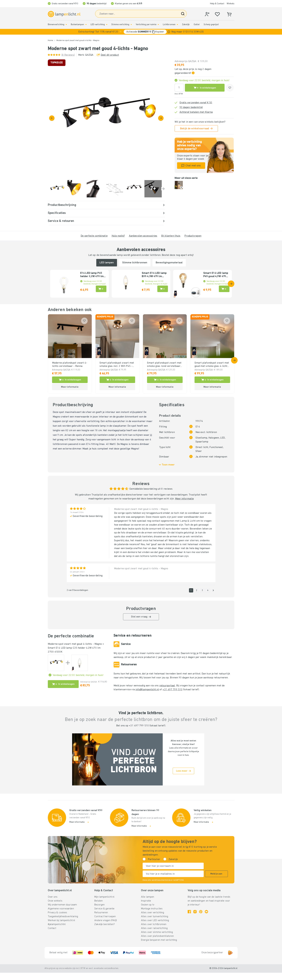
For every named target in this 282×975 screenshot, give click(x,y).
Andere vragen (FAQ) (105, 920)
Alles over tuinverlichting (154, 916)
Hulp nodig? (118, 236)
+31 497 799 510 (172, 689)
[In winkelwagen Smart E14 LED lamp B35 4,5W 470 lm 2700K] (162, 289)
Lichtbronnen (169, 24)
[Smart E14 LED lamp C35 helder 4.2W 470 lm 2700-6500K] (79, 663)
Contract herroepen (105, 916)
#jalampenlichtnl (57, 924)
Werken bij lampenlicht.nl (61, 920)
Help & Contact (217, 3)
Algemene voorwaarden (61, 908)
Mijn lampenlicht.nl (104, 897)
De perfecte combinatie (94, 236)
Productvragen (192, 236)
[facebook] (189, 911)
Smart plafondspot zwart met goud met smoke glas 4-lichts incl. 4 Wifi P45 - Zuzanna (212, 365)
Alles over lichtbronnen (153, 924)
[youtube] (206, 911)
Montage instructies (152, 908)
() (68, 55)
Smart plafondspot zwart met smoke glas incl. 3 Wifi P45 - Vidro (117, 365)
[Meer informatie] (169, 32)
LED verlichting (98, 24)
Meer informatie (184, 498)
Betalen (98, 901)
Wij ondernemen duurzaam (62, 904)
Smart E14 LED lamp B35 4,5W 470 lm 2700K (154, 275)
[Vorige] (52, 118)
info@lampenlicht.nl (147, 689)
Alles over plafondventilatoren (157, 936)
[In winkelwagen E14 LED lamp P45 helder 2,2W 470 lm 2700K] (101, 289)
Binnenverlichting (56, 24)
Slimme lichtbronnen (134, 262)
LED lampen (107, 262)
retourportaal (167, 685)
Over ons (53, 897)
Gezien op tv (147, 904)
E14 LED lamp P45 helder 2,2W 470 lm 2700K (92, 275)
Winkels (230, 3)
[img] (106, 117)
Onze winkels (55, 901)
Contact (52, 928)
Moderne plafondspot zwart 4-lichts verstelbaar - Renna (69, 365)
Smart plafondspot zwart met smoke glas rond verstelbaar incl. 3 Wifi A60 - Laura (164, 365)
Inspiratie (146, 901)
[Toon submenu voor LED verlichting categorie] (106, 24)
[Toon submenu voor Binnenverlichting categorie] (66, 24)
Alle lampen (147, 897)
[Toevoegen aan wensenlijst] (230, 88)
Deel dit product (110, 55)
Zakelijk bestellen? (104, 924)
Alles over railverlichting (154, 928)
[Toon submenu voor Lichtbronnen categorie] (177, 24)
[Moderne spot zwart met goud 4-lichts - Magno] (56, 663)
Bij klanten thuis (170, 236)
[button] (141, 32)
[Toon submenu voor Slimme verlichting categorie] (131, 24)
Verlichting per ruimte (146, 24)
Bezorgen (99, 904)
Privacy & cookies (57, 912)
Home (50, 40)
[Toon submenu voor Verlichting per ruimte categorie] (158, 24)
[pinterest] (200, 911)
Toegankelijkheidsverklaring (63, 916)
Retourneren (101, 912)
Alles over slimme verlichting (157, 932)
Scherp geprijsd (211, 24)
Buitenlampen (77, 24)
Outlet (197, 24)
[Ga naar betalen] (161, 118)
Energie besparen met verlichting (159, 940)
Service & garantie (104, 908)
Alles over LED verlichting (155, 920)
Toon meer (168, 465)
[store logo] (64, 14)
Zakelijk (186, 24)
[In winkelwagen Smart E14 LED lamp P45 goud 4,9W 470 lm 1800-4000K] (224, 289)
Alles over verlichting (152, 912)
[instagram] (195, 911)
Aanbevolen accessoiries (143, 236)
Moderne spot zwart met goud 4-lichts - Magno (75, 644)
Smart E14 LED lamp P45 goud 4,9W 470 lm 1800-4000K (215, 275)
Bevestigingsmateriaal (169, 262)
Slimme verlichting (120, 24)
